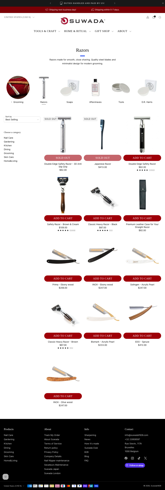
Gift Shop (102, 31)
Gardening (9, 141)
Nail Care (8, 138)
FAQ (86, 460)
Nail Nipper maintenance (56, 460)
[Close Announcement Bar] (163, 3)
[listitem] (82, 3)
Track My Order (52, 435)
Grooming (9, 153)
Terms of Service (53, 443)
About (122, 31)
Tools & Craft (45, 31)
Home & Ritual (75, 31)
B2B (86, 452)
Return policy (51, 448)
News (87, 439)
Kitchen (8, 145)
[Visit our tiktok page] (139, 458)
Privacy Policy (51, 452)
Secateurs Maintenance (56, 465)
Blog (86, 456)
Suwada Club (91, 448)
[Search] (160, 17)
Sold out (63, 157)
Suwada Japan (51, 469)
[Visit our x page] (145, 458)
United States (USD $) (17, 17)
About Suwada (51, 439)
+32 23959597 (132, 439)
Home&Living (10, 161)
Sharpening (90, 435)
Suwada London (52, 473)
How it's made (91, 443)
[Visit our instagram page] (132, 458)
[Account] (147, 17)
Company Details (52, 456)
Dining (7, 149)
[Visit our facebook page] (126, 458)
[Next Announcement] (114, 3)
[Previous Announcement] (50, 3)
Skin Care (9, 157)
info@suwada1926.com (136, 435)
